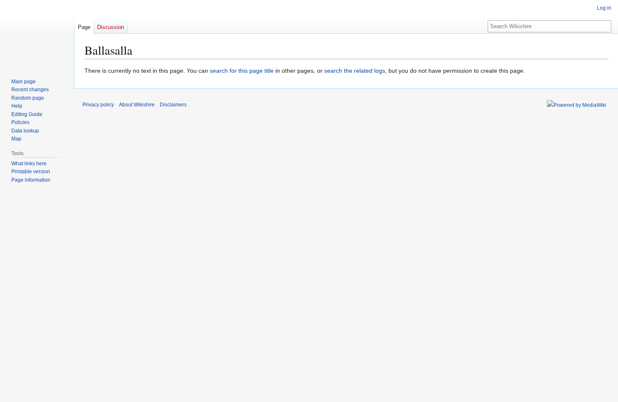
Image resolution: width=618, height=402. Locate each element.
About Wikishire (137, 105)
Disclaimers (173, 105)
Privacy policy (98, 105)
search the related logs (354, 70)
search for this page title (242, 70)
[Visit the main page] (37, 33)
